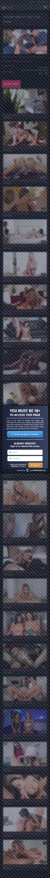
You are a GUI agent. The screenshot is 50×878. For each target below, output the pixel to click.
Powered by (21, 470)
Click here (14, 466)
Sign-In (36, 465)
